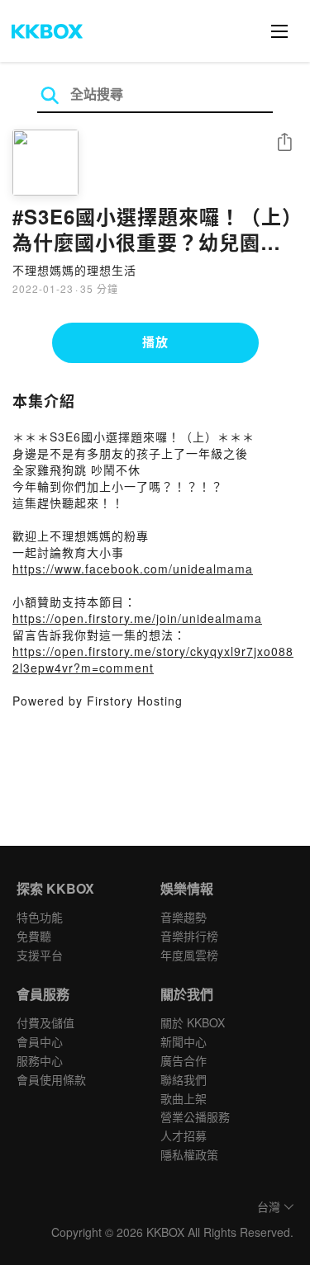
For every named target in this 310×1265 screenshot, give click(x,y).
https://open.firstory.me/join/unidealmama (137, 618)
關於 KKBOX (192, 1022)
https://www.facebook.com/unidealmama (132, 568)
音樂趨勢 (183, 917)
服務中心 (40, 1060)
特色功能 (40, 917)
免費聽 (34, 936)
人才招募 (183, 1135)
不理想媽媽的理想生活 (74, 270)
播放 (155, 342)
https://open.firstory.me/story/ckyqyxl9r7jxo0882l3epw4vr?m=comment (152, 659)
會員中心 (40, 1041)
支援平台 (40, 954)
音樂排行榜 (189, 936)
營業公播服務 (195, 1116)
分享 (284, 143)
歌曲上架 (183, 1098)
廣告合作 (183, 1060)
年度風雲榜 (189, 954)
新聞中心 (183, 1041)
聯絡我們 (183, 1079)
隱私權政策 (189, 1154)
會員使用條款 (51, 1079)
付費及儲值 (45, 1022)
